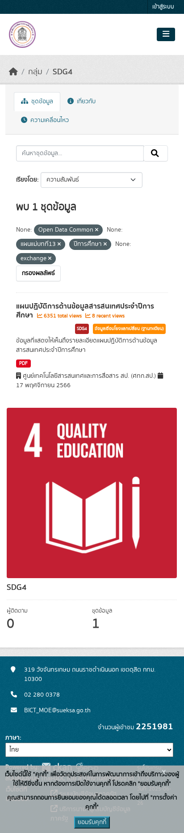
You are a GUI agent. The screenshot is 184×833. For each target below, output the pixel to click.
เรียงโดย (26, 179)
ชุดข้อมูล (41, 101)
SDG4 (62, 72)
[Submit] (155, 153)
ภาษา (12, 737)
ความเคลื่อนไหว (49, 120)
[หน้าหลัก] (13, 72)
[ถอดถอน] (96, 230)
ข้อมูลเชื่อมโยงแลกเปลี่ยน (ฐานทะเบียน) (129, 329)
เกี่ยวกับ (85, 101)
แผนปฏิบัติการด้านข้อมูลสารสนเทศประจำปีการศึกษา (85, 310)
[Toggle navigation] (166, 34)
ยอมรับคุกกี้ (92, 822)
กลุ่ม (35, 72)
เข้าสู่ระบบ (163, 7)
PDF (23, 363)
